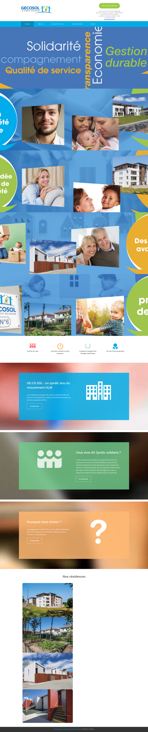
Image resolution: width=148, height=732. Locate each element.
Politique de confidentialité (70, 729)
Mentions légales (58, 729)
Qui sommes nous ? (57, 24)
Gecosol (40, 24)
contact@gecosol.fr (109, 19)
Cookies (79, 729)
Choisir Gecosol (77, 24)
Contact (93, 24)
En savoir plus (34, 406)
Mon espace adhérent (109, 6)
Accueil (27, 24)
